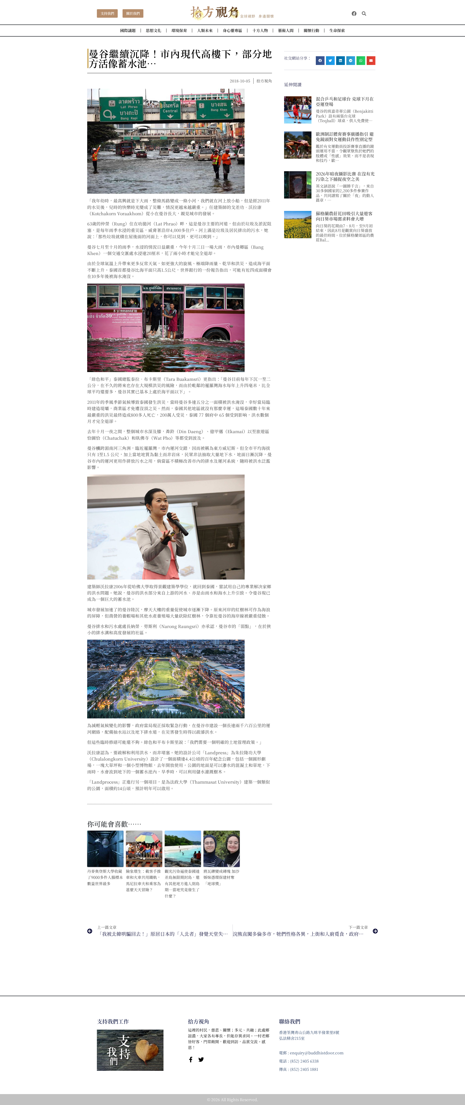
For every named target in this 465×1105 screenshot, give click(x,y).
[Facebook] (354, 13)
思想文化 (153, 30)
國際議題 (128, 30)
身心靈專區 (232, 30)
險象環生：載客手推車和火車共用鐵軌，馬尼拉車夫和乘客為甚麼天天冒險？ (143, 880)
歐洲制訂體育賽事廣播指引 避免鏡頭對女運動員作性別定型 (345, 136)
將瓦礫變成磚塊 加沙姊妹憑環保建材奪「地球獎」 (221, 877)
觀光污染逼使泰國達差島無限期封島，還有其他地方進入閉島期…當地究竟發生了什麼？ (182, 883)
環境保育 (179, 30)
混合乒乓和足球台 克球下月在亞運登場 (345, 101)
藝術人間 (286, 30)
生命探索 (337, 30)
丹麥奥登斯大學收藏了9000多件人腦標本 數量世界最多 (105, 877)
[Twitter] (201, 1059)
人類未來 (205, 30)
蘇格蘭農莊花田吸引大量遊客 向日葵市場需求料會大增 (344, 216)
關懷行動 (311, 30)
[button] (364, 13)
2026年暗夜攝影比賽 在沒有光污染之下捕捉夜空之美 (345, 176)
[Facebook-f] (191, 1059)
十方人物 (260, 30)
